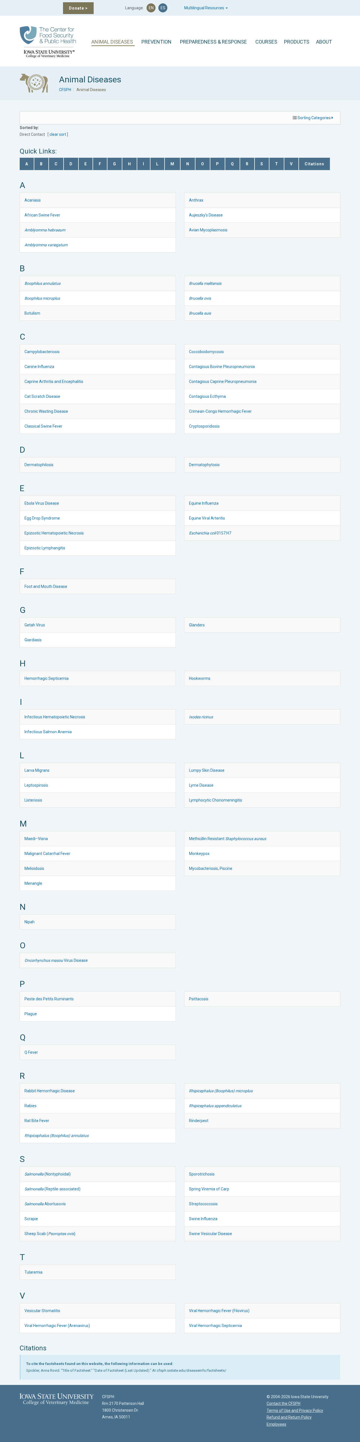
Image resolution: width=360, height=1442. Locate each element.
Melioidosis (34, 868)
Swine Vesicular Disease (210, 1233)
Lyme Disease (201, 785)
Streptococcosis (203, 1204)
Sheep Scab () (49, 1233)
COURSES (266, 42)
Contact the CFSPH (283, 1403)
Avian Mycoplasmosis (208, 230)
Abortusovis (45, 1204)
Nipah (29, 922)
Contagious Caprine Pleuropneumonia (222, 381)
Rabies (30, 1105)
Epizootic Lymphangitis (44, 548)
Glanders (197, 625)
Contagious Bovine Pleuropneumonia (222, 366)
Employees (276, 1424)
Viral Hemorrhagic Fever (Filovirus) (219, 1310)
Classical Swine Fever (43, 426)
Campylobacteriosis (42, 351)
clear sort (58, 134)
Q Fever (31, 1052)
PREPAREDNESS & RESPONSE (213, 42)
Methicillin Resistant (227, 838)
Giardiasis (33, 640)
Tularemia (33, 1272)
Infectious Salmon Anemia (48, 732)
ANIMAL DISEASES (112, 42)
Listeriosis (33, 800)
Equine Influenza (204, 503)
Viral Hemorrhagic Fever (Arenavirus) (57, 1325)
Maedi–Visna (36, 838)
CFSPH (65, 89)
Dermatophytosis (204, 464)
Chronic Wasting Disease (46, 411)
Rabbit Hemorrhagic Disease (49, 1091)
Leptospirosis (36, 785)
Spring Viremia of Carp (209, 1189)
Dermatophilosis (38, 464)
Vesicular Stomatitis (42, 1310)
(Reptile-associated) (52, 1189)
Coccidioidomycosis (206, 351)
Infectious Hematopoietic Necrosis (54, 717)
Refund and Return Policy (289, 1417)
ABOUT (324, 42)
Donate (78, 8)
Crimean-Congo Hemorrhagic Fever (220, 411)
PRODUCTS (296, 42)
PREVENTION (156, 42)
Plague (30, 1014)
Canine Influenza (39, 366)
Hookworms (199, 678)
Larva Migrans (37, 770)
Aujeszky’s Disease (206, 215)
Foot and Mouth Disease (45, 586)
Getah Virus (34, 625)
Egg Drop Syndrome (42, 518)
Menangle (33, 883)
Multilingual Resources (204, 8)
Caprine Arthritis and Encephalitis (53, 381)
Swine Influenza (203, 1219)
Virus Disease (56, 960)
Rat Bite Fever (36, 1120)
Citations (314, 164)
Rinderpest (198, 1120)
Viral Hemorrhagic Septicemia (215, 1325)
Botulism (32, 313)
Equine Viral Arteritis (207, 518)
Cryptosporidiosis (204, 426)
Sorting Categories (315, 118)
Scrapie (31, 1219)
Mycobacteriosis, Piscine (210, 868)
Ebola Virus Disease (41, 503)
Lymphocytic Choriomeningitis (215, 800)
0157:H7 (210, 533)
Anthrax (196, 200)
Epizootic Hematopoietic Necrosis (54, 533)
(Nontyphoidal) (47, 1174)
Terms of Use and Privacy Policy (295, 1410)
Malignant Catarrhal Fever (47, 853)
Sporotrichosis (202, 1174)
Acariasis (32, 200)
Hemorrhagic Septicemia (46, 678)
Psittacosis (198, 999)
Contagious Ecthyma (207, 396)
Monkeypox (199, 853)
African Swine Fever (42, 215)
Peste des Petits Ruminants (49, 999)
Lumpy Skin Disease (206, 770)
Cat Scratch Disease (42, 396)
